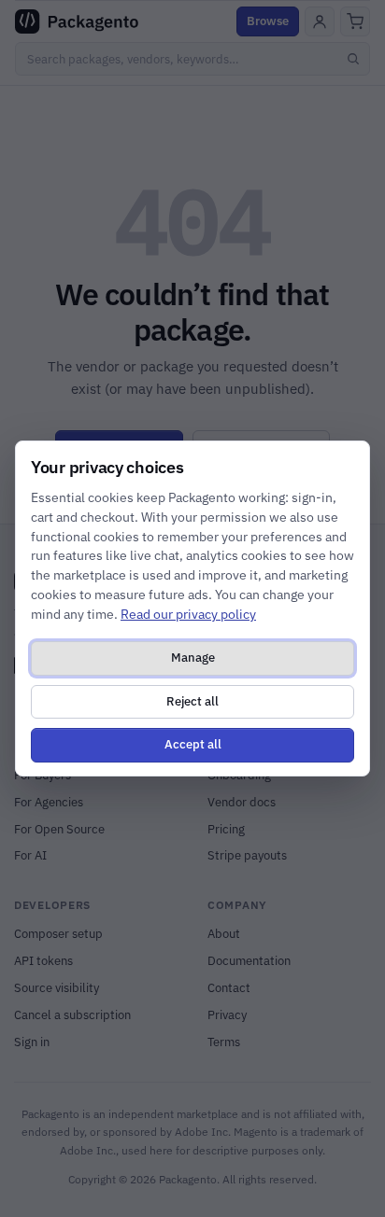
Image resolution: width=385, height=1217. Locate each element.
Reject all (192, 701)
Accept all (192, 744)
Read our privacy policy (188, 614)
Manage (193, 657)
